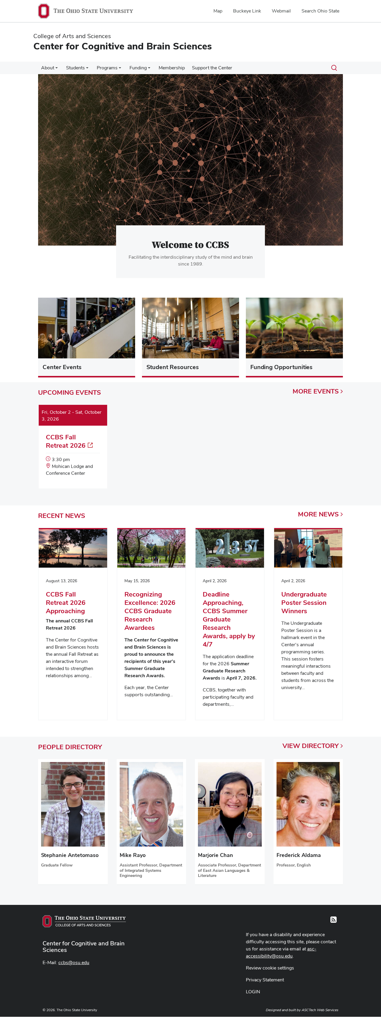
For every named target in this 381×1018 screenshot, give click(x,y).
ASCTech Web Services (320, 1010)
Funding (138, 68)
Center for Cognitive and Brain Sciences (84, 946)
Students (75, 68)
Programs (107, 68)
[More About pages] (56, 69)
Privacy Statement (265, 980)
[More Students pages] (87, 69)
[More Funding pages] (149, 69)
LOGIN (253, 992)
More (316, 391)
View (310, 745)
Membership (172, 68)
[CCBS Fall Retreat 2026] (73, 447)
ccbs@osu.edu (73, 962)
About (47, 68)
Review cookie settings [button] (270, 968)
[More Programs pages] (120, 69)
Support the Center (212, 68)
